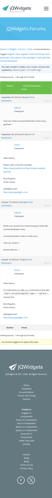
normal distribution (9, 61)
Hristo (15, 70)
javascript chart (7, 57)
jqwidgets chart (34, 57)
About (26, 461)
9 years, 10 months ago (30, 70)
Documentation (26, 392)
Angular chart (13, 54)
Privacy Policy (26, 468)
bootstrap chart (42, 54)
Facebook (21, 480)
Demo (26, 385)
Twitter (31, 480)
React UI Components (26, 419)
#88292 (47, 263)
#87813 (47, 100)
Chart (29, 49)
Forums (22, 49)
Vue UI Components (26, 423)
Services (26, 399)
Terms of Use (26, 465)
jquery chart (20, 57)
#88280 (47, 205)
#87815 (47, 137)
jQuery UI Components (26, 430)
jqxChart (46, 57)
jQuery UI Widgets (8, 49)
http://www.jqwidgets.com (15, 192)
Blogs (26, 458)
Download (26, 388)
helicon (17, 107)
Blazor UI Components (26, 426)
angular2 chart (27, 54)
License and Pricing (26, 395)
